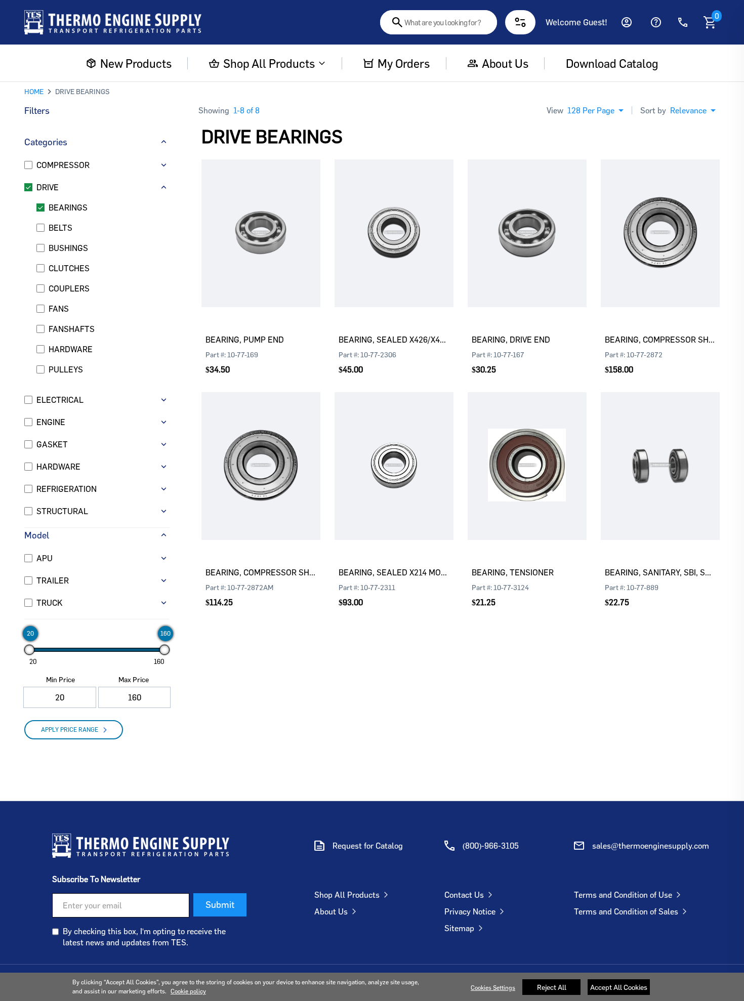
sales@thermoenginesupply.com (650, 846)
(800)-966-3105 (491, 846)
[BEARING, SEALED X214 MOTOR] (394, 451)
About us (505, 63)
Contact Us (464, 895)
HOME (34, 91)
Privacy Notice (469, 911)
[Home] (112, 22)
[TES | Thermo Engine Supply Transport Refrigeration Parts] (140, 845)
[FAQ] (656, 22)
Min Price (60, 679)
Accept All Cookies (618, 987)
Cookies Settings (493, 987)
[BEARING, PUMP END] (260, 218)
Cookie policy (188, 991)
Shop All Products (268, 63)
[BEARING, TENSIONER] (527, 451)
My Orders (403, 63)
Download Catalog (611, 63)
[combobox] (438, 22)
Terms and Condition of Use (623, 895)
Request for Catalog (368, 846)
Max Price (133, 679)
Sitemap (459, 928)
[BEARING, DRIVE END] (527, 218)
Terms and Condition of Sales (626, 911)
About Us (331, 911)
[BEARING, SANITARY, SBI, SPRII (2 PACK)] (660, 451)
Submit (219, 904)
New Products (135, 63)
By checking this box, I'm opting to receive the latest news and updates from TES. (144, 936)
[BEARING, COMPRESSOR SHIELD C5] (660, 218)
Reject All (551, 987)
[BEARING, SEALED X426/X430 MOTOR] (394, 218)
